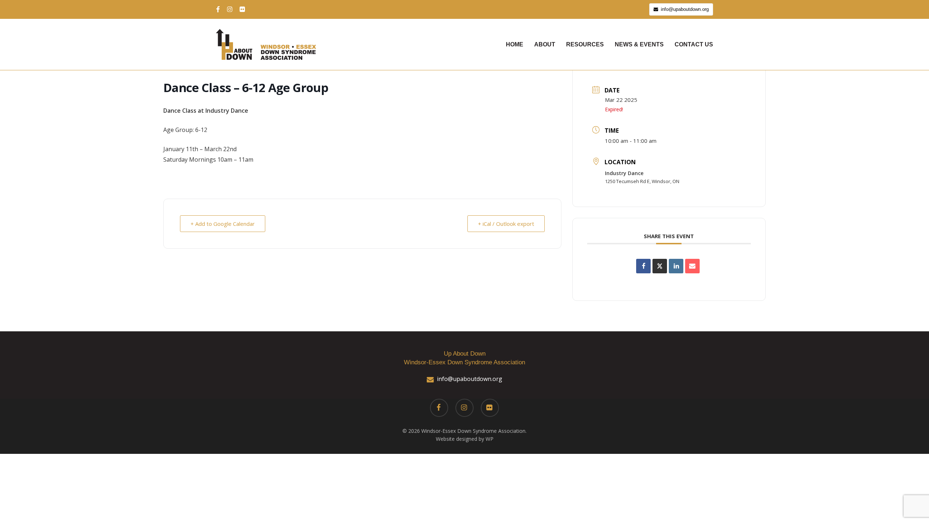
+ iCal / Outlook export (506, 223)
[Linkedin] (676, 266)
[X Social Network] (659, 266)
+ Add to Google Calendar (223, 223)
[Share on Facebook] (643, 266)
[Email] (692, 266)
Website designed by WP (465, 438)
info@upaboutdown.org (469, 379)
